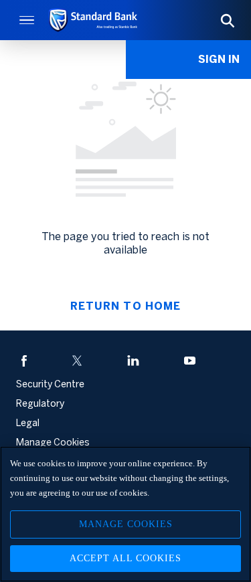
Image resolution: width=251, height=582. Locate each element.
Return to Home (125, 306)
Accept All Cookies (125, 558)
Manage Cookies (126, 524)
